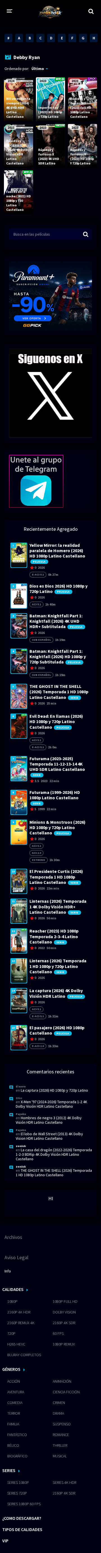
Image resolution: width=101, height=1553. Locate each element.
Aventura (15, 1391)
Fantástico (17, 1434)
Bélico (13, 1445)
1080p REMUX (64, 1344)
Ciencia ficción (66, 1391)
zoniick (21, 1146)
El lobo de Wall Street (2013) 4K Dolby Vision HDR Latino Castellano (49, 1136)
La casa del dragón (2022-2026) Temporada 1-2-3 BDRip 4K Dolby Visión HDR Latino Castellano (54, 1154)
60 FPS (58, 1333)
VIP (5, 1540)
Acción (13, 1381)
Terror (13, 1413)
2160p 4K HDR (18, 1312)
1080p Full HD (65, 1301)
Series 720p (17, 1493)
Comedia (14, 1402)
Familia (13, 1423)
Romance (61, 1434)
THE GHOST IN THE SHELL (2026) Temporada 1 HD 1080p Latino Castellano (54, 1172)
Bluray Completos (24, 1354)
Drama (58, 1413)
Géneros (11, 1369)
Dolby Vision (64, 1312)
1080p (12, 1301)
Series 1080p (18, 1482)
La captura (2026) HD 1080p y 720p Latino (54, 1090)
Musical (60, 1456)
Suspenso (62, 1423)
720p (11, 1333)
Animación (62, 1381)
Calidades (13, 1289)
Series (8, 1470)
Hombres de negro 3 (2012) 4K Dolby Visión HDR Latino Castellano (49, 1120)
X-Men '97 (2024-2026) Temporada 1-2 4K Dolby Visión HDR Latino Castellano (51, 1104)
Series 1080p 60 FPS (24, 1503)
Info (7, 1271)
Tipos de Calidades (22, 1529)
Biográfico (17, 1456)
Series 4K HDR (64, 1482)
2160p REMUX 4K (21, 1322)
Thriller (60, 1445)
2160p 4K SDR (64, 1322)
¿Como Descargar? (21, 1518)
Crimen (59, 1402)
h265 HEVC (16, 1344)
